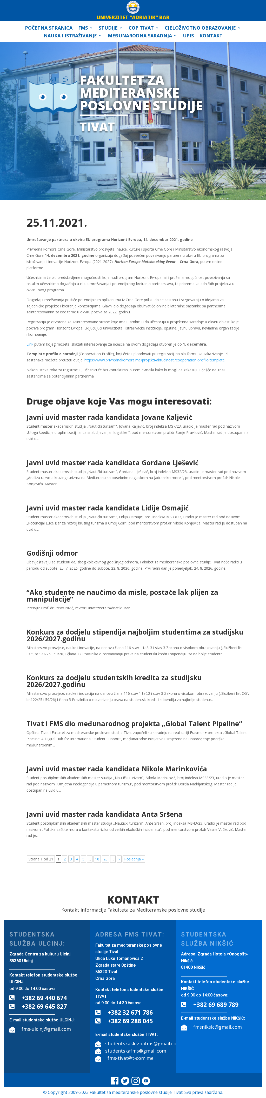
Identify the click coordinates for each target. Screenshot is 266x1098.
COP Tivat (141, 28)
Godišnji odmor (52, 553)
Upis (188, 36)
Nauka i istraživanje (70, 36)
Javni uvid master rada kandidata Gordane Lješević (112, 462)
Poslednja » (134, 859)
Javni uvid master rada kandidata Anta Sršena (104, 814)
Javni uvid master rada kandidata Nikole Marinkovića (116, 768)
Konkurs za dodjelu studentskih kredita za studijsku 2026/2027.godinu (114, 681)
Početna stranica (48, 28)
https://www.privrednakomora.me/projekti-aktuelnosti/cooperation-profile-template (154, 360)
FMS (83, 28)
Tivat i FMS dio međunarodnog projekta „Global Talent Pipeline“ (134, 723)
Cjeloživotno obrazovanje (200, 28)
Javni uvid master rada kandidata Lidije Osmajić (107, 508)
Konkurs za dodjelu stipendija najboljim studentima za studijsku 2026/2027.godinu (134, 635)
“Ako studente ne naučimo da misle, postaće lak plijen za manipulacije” (122, 596)
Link (29, 344)
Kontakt (211, 36)
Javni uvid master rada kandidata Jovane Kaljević (109, 417)
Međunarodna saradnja (140, 36)
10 (97, 859)
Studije (108, 28)
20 (105, 859)
